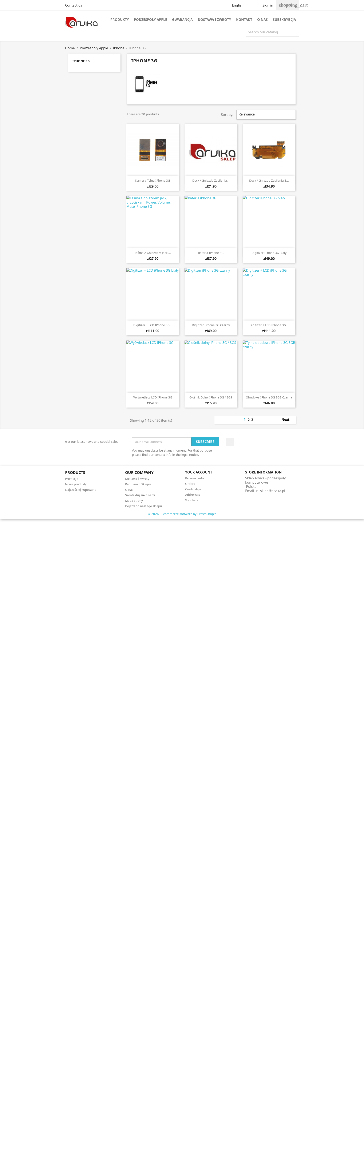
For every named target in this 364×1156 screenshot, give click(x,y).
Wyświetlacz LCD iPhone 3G (152, 397)
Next (287, 419)
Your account (198, 472)
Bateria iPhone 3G (210, 253)
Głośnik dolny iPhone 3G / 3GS (210, 397)
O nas (262, 19)
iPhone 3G (81, 61)
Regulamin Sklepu (138, 484)
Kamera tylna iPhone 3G (152, 180)
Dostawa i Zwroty (214, 19)
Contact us (73, 5)
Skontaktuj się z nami (140, 495)
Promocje (71, 479)
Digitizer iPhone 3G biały (269, 253)
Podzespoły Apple (150, 19)
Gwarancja (182, 19)
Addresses (192, 495)
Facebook (230, 442)
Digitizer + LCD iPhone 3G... (152, 325)
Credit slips (193, 489)
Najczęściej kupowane (80, 490)
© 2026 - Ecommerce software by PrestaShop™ (182, 514)
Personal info (194, 478)
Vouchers (191, 500)
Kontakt (244, 19)
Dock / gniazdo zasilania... (210, 180)
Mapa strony (134, 501)
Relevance (265, 114)
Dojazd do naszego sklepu (143, 506)
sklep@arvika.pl (272, 490)
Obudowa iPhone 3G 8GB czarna (269, 397)
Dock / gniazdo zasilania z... (269, 180)
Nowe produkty (76, 484)
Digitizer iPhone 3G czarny (211, 325)
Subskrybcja (284, 19)
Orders (190, 484)
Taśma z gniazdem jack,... (152, 253)
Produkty (119, 19)
